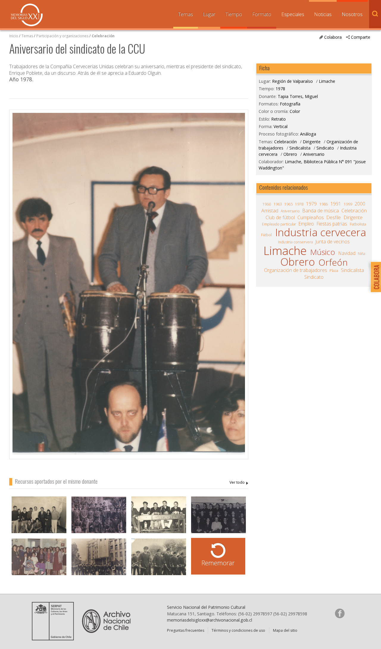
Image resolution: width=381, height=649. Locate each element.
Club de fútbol (280, 217)
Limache (327, 81)
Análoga (308, 134)
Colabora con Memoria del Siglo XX (374, 277)
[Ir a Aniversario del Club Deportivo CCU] (39, 518)
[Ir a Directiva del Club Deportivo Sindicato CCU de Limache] (158, 518)
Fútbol (266, 234)
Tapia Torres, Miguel (238, 482)
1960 (267, 204)
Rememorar (218, 562)
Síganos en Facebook (340, 613)
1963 (278, 204)
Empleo (306, 224)
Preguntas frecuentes (185, 630)
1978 (280, 88)
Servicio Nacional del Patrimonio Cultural (206, 607)
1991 (335, 204)
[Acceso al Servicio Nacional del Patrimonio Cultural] (55, 638)
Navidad (346, 253)
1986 (323, 204)
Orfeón (333, 262)
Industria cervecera (320, 232)
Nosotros (352, 14)
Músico (322, 252)
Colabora (333, 37)
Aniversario (313, 154)
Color (295, 111)
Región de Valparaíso (292, 81)
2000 (360, 204)
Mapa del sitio (285, 630)
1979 (311, 204)
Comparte (360, 37)
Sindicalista (299, 148)
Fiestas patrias (332, 224)
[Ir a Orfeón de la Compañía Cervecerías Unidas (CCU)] (98, 560)
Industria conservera (295, 242)
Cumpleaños (310, 217)
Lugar (209, 14)
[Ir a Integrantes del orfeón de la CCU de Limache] (98, 518)
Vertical (281, 126)
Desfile (334, 217)
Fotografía (290, 104)
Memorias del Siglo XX (27, 15)
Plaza (334, 270)
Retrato (278, 119)
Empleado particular (279, 224)
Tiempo (233, 14)
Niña (361, 253)
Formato (261, 14)
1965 (288, 204)
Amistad (269, 211)
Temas (185, 14)
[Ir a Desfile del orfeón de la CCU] (158, 560)
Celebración (103, 35)
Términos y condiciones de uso (238, 630)
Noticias (323, 14)
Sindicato (325, 148)
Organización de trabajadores (295, 270)
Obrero (290, 154)
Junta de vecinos (333, 242)
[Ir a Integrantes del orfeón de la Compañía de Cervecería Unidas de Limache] (218, 518)
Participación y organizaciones (62, 35)
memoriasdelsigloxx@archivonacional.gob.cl (209, 620)
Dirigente (312, 141)
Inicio (13, 35)
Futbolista (358, 224)
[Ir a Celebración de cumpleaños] (39, 560)
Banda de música (320, 211)
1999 (348, 204)
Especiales (292, 14)
